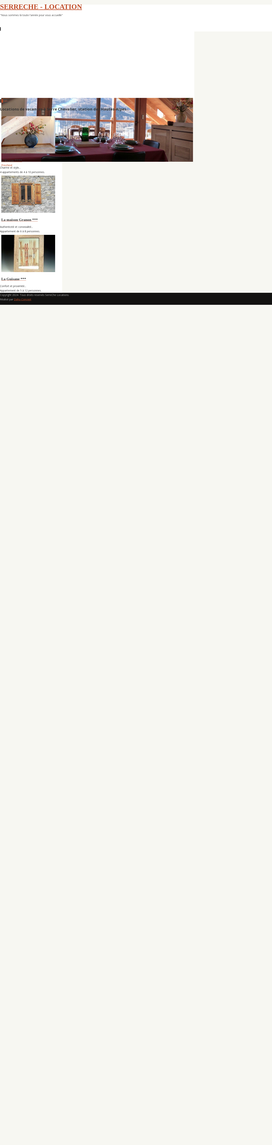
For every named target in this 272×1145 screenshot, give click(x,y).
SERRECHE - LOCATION (41, 7)
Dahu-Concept (22, 299)
